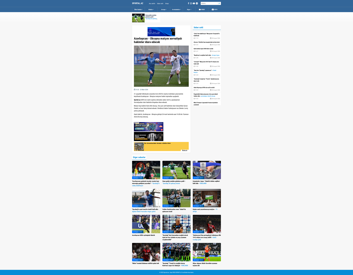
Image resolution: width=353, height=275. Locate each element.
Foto (215, 9)
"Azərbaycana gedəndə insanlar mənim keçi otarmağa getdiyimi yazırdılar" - (145, 183)
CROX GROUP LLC (177, 272)
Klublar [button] (151, 9)
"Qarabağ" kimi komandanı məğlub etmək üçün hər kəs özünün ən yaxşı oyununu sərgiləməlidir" (175, 237)
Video (203, 9)
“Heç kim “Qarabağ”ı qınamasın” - (207, 73)
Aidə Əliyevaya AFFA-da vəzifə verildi (207, 89)
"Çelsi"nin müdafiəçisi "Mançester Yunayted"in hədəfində (207, 36)
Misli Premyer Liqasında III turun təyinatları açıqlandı (207, 105)
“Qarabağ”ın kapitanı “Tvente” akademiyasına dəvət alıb (207, 81)
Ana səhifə (152, 3)
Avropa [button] (163, 9)
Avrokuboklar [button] (176, 9)
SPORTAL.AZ (138, 3)
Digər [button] (188, 9)
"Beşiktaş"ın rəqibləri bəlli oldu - (207, 56)
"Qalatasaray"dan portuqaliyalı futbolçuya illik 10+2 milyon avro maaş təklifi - (207, 237)
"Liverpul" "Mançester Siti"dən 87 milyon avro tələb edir (207, 64)
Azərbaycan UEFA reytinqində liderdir (143, 235)
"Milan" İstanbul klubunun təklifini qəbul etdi (145, 263)
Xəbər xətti (160, 3)
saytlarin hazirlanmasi (141, 120)
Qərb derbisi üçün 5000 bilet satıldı (207, 50)
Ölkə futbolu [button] (138, 9)
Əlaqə (167, 3)
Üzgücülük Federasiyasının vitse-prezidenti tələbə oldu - (207, 96)
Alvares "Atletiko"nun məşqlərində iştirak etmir (207, 43)
